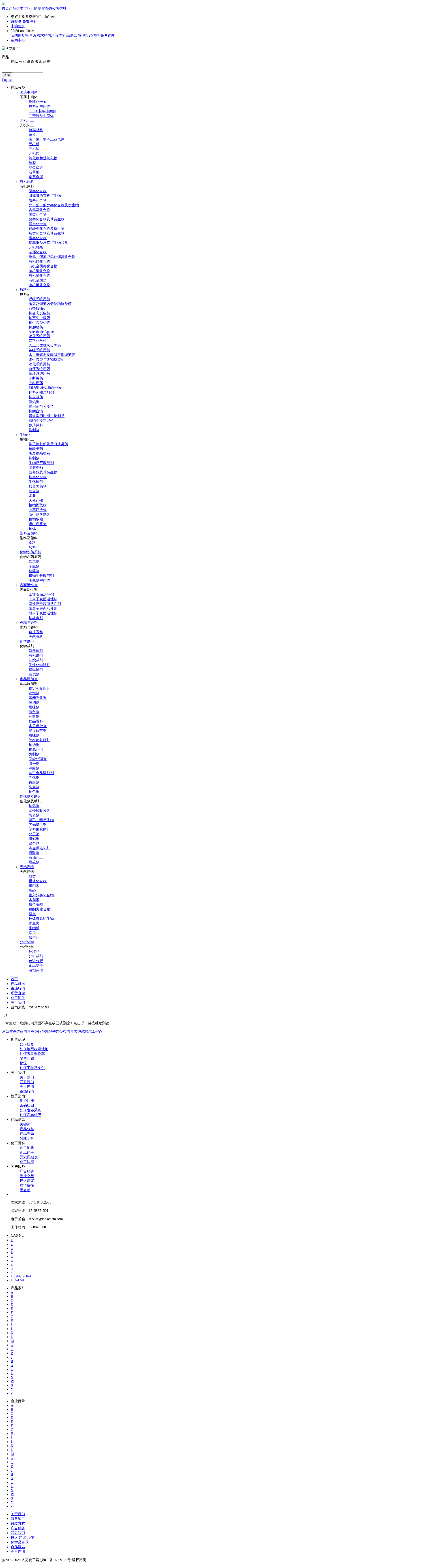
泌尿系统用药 (39, 336)
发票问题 (27, 1058)
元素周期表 (29, 1157)
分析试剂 (36, 956)
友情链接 (27, 1185)
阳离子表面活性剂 (43, 608)
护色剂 (34, 792)
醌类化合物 (38, 214)
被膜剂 (34, 782)
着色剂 (34, 712)
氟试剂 (34, 674)
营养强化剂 (38, 698)
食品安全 (36, 965)
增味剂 (34, 707)
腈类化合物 (38, 191)
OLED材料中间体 (42, 111)
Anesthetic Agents (41, 332)
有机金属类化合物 (43, 266)
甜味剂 (34, 735)
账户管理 (107, 35)
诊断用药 (36, 378)
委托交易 (27, 1176)
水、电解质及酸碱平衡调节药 (52, 355)
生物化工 (27, 435)
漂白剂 (34, 768)
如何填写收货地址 (34, 1049)
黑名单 (25, 1190)
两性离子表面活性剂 (45, 604)
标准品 (34, 951)
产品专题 (27, 1134)
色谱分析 (36, 961)
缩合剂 (34, 491)
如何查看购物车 (32, 1054)
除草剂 (34, 561)
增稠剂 (34, 702)
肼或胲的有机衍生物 (45, 196)
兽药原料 (36, 425)
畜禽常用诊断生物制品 (46, 416)
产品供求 (16, 8)
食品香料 (36, 721)
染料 (32, 543)
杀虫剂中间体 (39, 580)
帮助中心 (18, 40)
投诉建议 (27, 1180)
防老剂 (34, 815)
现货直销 (45, 8)
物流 (23, 1063)
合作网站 (18, 1547)
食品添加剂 (29, 679)
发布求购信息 (44, 35)
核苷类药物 (38, 486)
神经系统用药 (39, 350)
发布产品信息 (66, 35)
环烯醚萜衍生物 (41, 918)
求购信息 (18, 26)
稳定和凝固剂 (39, 688)
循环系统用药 (39, 373)
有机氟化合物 (39, 285)
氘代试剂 (36, 651)
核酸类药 (36, 449)
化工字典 (95, 1031)
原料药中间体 (39, 106)
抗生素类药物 (39, 322)
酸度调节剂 (38, 731)
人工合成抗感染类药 (45, 345)
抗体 (32, 529)
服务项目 (18, 1519)
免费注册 (29, 21)
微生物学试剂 (39, 514)
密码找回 (27, 1105)
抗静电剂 (36, 618)
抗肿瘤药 (36, 327)
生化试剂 (36, 482)
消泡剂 (34, 693)
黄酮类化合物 (39, 909)
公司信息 (59, 8)
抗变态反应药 (39, 313)
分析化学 (27, 942)
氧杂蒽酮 (36, 904)
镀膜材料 (36, 130)
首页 (5, 8)
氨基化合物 (38, 200)
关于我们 (18, 1002)
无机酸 (34, 149)
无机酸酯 (36, 247)
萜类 (32, 914)
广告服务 (27, 1171)
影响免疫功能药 (41, 420)
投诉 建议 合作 (22, 1537)
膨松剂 (34, 763)
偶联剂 (34, 853)
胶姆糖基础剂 (39, 740)
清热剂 (34, 402)
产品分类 (27, 1129)
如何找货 (27, 1044)
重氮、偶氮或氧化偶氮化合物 (52, 257)
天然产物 (36, 500)
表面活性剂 (29, 585)
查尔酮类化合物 (41, 895)
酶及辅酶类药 (39, 453)
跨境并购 (52, 1031)
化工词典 (27, 1148)
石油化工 (36, 857)
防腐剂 (34, 787)
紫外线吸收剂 (39, 810)
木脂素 (34, 900)
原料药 (25, 290)
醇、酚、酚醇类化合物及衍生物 (54, 205)
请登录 (16, 21)
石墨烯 (34, 172)
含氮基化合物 (39, 210)
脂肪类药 (36, 467)
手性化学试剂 (39, 665)
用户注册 (27, 1101)
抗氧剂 (34, 806)
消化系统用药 (39, 364)
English (7, 80)
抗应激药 (36, 397)
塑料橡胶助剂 (39, 829)
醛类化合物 (38, 224)
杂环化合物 (38, 102)
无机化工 (27, 120)
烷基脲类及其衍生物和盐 (48, 243)
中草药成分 (38, 510)
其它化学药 (38, 341)
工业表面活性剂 (41, 594)
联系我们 (27, 1082)
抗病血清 (36, 411)
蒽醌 (32, 890)
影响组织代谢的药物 (45, 388)
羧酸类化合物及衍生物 (46, 228)
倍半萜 (34, 937)
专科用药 (36, 383)
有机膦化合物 (39, 275)
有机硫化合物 (39, 271)
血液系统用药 (39, 369)
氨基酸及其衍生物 (43, 472)
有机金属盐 (38, 280)
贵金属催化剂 (39, 848)
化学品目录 (20, 1542)
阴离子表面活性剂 (43, 613)
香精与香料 (29, 622)
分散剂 (34, 716)
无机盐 (34, 153)
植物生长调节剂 (41, 575)
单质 (32, 134)
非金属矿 (36, 167)
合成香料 (36, 632)
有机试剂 (36, 655)
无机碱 (34, 144)
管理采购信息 (88, 35)
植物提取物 (38, 505)
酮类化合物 (38, 238)
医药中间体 (29, 92)
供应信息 (23, 1031)
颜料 (32, 547)
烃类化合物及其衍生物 (46, 233)
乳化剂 (34, 778)
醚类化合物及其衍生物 (46, 219)
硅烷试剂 (36, 660)
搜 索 (7, 75)
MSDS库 (26, 1138)
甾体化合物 (38, 881)
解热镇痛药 (38, 308)
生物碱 (34, 928)
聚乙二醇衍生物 (41, 820)
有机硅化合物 (39, 261)
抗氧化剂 (36, 749)
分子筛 (34, 834)
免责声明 (27, 1087)
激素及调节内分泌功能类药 (50, 304)
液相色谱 (36, 970)
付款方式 (18, 1523)
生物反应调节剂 (41, 463)
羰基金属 (36, 177)
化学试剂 (27, 641)
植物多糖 (36, 519)
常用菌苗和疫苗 (41, 406)
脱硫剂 (34, 862)
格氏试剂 (36, 669)
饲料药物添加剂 (41, 392)
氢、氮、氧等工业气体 (46, 139)
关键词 (25, 1124)
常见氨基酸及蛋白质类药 (48, 444)
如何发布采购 (30, 1110)
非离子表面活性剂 (43, 599)
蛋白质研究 (38, 524)
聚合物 (34, 843)
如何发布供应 (30, 1115)
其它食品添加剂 (41, 773)
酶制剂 (34, 754)
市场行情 (30, 8)
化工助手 (18, 998)
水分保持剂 (38, 726)
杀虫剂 (34, 566)
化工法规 (27, 1162)
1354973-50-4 (21, 1276)
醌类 (32, 933)
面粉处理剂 (38, 759)
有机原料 (27, 181)
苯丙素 (34, 886)
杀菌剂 (34, 571)
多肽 (32, 496)
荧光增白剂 (38, 825)
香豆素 (34, 923)
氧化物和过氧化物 (43, 158)
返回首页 (9, 1031)
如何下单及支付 (32, 1068)
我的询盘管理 (21, 35)
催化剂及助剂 (30, 796)
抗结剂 (34, 745)
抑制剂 (34, 430)
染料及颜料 (29, 533)
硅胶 (32, 163)
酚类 (32, 876)
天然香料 (36, 637)
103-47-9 (17, 1280)
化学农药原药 (30, 552)
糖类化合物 (38, 477)
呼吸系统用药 (39, 299)
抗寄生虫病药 (39, 318)
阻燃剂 (34, 839)
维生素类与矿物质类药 (46, 359)
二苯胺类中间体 (41, 116)
